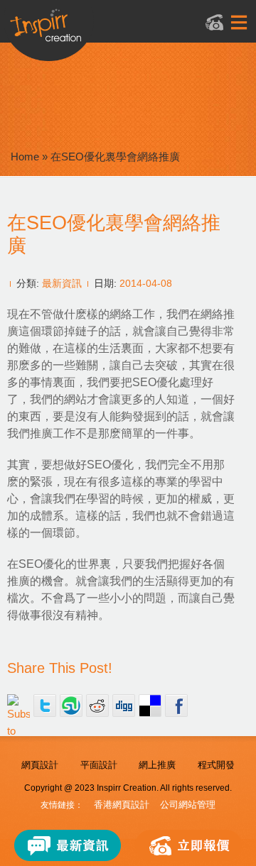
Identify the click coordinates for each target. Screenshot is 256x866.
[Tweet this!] (44, 705)
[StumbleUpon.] (71, 705)
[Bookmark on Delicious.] (150, 705)
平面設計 (98, 765)
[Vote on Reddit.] (97, 705)
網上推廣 (157, 765)
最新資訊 (62, 283)
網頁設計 (39, 765)
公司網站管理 (187, 804)
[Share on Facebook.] (176, 705)
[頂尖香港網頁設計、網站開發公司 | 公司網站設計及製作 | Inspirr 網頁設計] (112, 33)
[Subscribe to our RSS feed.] (18, 705)
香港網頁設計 (121, 804)
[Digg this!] (123, 705)
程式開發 (216, 765)
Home (25, 156)
